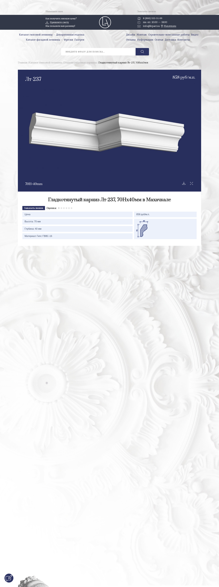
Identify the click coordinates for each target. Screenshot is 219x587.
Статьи (159, 39)
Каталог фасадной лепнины (43, 39)
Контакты (183, 39)
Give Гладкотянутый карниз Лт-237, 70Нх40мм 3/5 (66, 208)
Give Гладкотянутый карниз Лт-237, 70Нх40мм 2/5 (64, 208)
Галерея (79, 39)
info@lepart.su (151, 26)
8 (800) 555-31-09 (152, 18)
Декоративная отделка (70, 34)
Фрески (68, 39)
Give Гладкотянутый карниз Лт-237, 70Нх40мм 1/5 (61, 208)
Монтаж (142, 34)
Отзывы (131, 39)
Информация (145, 39)
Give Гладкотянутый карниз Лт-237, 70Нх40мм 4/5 (69, 208)
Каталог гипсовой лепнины (35, 34)
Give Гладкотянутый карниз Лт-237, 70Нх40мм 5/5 (71, 208)
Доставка (170, 39)
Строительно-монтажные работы (169, 34)
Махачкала (170, 26)
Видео (194, 34)
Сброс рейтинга (59, 208)
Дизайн (130, 34)
